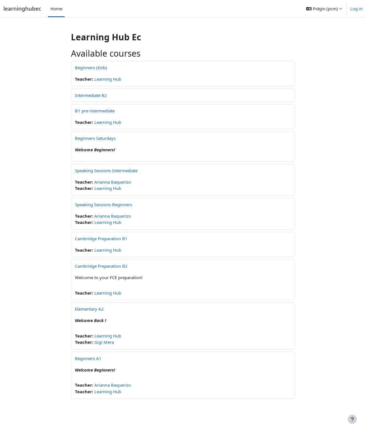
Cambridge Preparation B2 (101, 266)
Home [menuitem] (56, 8)
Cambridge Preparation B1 (101, 238)
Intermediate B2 (91, 95)
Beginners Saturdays (95, 138)
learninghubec (22, 8)
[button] (324, 8)
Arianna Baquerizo (112, 182)
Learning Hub (107, 79)
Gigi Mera (104, 342)
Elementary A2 (89, 309)
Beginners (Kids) (91, 67)
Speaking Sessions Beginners (103, 204)
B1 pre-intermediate (95, 111)
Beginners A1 (88, 358)
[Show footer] (352, 419)
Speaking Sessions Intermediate (106, 170)
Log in (356, 8)
